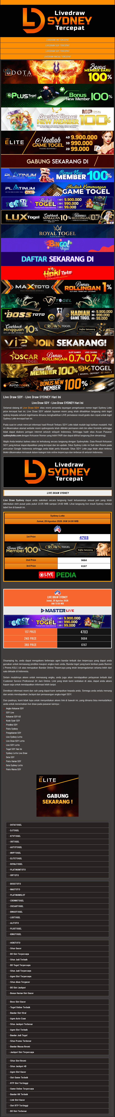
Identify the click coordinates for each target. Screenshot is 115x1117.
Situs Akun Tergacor (20, 982)
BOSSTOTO (15, 884)
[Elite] (57, 796)
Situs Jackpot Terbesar (21, 1024)
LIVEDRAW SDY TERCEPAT (58, 51)
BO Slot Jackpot (18, 987)
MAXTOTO (15, 889)
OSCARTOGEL (16, 906)
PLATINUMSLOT (17, 895)
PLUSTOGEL (16, 928)
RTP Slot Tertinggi (19, 1083)
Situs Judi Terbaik (18, 959)
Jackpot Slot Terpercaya (22, 1052)
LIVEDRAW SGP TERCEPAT (57, 45)
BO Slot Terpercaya (19, 954)
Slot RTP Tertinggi (19, 1105)
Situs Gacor (15, 948)
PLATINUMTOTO (18, 869)
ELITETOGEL (16, 858)
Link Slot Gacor (17, 1100)
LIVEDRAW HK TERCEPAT (57, 40)
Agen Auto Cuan (18, 1018)
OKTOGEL (14, 841)
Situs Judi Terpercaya (20, 971)
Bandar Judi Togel (18, 1035)
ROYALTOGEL (16, 864)
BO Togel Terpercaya (20, 965)
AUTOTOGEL (16, 847)
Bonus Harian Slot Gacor (22, 993)
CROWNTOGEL (17, 900)
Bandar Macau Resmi (20, 1046)
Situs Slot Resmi (18, 1060)
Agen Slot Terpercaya (20, 976)
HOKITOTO (15, 943)
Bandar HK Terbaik (19, 1094)
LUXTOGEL (15, 917)
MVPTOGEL (15, 853)
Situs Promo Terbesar (20, 1041)
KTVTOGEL (15, 836)
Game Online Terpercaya (22, 1088)
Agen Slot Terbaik (19, 1029)
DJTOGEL (14, 830)
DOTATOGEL (16, 825)
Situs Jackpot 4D (18, 1066)
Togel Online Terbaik (20, 1007)
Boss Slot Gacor (18, 1001)
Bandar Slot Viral (18, 1013)
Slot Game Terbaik (19, 1077)
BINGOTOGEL (16, 912)
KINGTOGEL (15, 934)
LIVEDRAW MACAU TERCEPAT (57, 56)
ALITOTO (14, 923)
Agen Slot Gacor (18, 1072)
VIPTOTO (14, 875)
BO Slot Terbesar (18, 1111)
